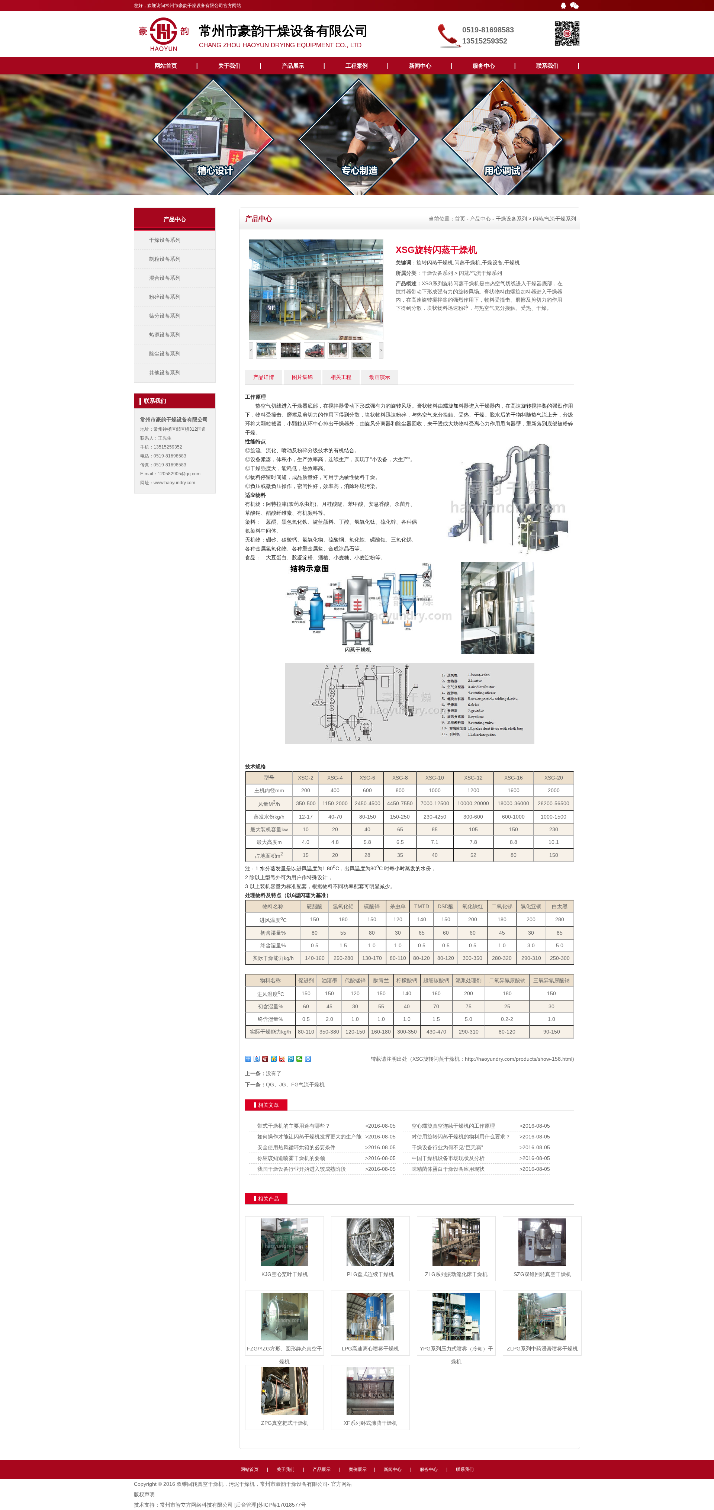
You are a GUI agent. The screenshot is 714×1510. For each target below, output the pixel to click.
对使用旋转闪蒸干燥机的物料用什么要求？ (460, 1137)
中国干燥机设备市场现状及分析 (447, 1158)
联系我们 (547, 65)
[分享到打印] (308, 1059)
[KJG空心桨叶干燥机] (284, 1266)
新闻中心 (420, 65)
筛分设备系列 (164, 316)
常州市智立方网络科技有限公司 (196, 1505)
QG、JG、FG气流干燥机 (295, 1084)
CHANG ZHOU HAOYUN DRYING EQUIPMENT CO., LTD (283, 36)
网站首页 (166, 65)
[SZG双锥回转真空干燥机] (542, 1266)
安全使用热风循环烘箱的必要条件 (294, 1147)
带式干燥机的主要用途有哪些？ (292, 1126)
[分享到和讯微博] (265, 1059)
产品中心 (480, 219)
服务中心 (484, 65)
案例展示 (358, 1469)
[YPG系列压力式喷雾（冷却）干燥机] (456, 1340)
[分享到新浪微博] (282, 1059)
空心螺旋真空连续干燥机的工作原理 (452, 1126)
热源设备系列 (164, 335)
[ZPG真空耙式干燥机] (284, 1415)
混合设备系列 (164, 278)
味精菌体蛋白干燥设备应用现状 (447, 1169)
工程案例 (356, 65)
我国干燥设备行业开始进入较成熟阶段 (300, 1169)
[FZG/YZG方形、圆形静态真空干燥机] (284, 1340)
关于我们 (229, 65)
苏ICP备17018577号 (282, 1505)
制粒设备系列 (164, 259)
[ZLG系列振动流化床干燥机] (456, 1266)
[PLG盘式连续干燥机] (370, 1266)
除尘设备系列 (164, 354)
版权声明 (144, 1494)
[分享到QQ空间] (274, 1059)
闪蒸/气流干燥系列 (554, 219)
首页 (460, 219)
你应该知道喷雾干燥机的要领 (289, 1158)
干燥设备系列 (164, 240)
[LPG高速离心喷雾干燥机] (370, 1340)
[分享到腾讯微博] (291, 1059)
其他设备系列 (164, 373)
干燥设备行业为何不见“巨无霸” (446, 1147)
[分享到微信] (299, 1059)
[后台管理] (246, 1505)
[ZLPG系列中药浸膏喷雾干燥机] (542, 1340)
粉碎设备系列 (164, 297)
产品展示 (293, 65)
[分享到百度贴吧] (257, 1059)
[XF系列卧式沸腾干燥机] (370, 1415)
